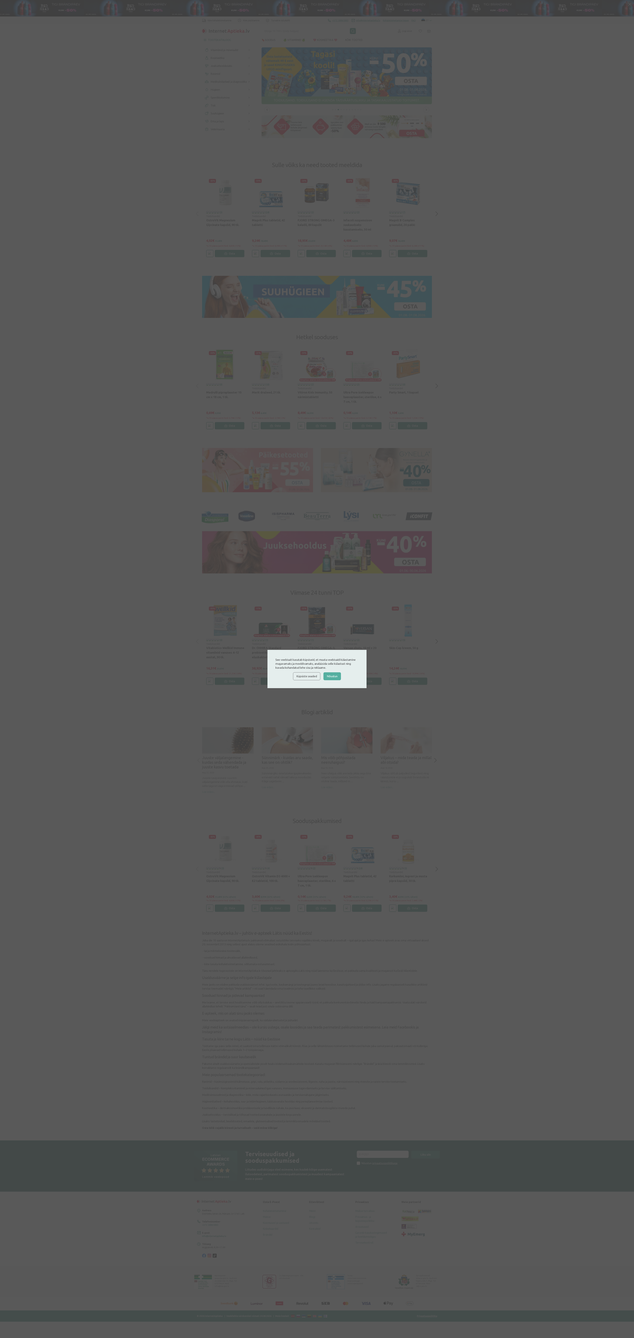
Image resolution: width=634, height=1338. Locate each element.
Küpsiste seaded (307, 676)
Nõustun (332, 676)
